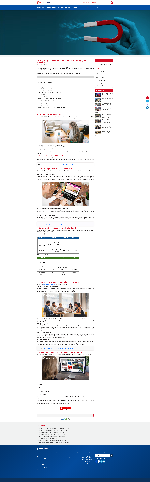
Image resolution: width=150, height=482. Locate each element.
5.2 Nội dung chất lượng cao (45, 102)
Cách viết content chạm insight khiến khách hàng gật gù (49, 438)
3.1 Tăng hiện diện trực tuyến (45, 87)
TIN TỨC (84, 7)
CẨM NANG (90, 7)
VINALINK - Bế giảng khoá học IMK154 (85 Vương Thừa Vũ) (106, 116)
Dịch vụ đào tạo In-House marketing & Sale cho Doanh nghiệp (74, 471)
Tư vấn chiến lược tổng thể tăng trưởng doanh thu (75, 455)
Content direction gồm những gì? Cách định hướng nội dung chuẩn (51, 434)
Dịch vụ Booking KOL (85, 463)
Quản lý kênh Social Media (86, 461)
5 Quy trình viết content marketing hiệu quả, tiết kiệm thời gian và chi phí (58, 164)
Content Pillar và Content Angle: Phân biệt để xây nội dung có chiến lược (53, 428)
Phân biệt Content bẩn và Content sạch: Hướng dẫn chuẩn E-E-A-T (52, 436)
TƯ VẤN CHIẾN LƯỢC (50, 7)
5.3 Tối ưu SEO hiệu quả (44, 103)
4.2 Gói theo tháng (43, 96)
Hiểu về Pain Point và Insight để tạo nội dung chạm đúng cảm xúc (51, 440)
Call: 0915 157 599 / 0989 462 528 (90, 2)
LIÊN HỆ (96, 7)
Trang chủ (38, 7)
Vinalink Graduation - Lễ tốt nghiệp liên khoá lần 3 (107, 95)
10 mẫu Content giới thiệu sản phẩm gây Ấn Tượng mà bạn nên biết (58, 348)
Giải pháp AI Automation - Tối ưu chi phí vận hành (75, 458)
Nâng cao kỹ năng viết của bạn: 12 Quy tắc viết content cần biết (59, 224)
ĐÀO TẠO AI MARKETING (74, 7)
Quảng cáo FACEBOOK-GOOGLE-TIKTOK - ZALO (86, 457)
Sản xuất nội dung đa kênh (86, 459)
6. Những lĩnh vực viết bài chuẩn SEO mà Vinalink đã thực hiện (51, 107)
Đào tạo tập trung (72, 473)
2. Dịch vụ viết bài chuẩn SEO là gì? (45, 82)
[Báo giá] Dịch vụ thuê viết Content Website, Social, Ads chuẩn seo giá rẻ (53, 442)
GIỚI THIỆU (41, 7)
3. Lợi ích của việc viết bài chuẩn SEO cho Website (49, 85)
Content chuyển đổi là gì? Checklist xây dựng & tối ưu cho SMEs (51, 432)
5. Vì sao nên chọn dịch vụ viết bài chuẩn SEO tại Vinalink (50, 98)
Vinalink (67, 71)
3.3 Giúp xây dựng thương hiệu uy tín (47, 90)
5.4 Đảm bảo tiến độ (43, 105)
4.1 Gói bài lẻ (42, 94)
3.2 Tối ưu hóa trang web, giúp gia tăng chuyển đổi (50, 88)
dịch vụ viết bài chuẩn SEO (49, 284)
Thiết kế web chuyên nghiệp (86, 454)
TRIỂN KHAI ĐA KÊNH (62, 7)
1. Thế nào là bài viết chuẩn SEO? (45, 80)
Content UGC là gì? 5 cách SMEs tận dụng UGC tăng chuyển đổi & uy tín (53, 430)
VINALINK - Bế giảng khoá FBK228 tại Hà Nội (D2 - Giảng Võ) (107, 128)
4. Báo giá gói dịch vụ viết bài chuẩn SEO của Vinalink (49, 92)
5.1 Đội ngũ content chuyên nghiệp (46, 100)
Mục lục (39, 77)
